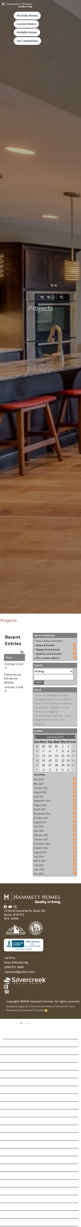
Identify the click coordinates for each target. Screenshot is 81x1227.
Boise (62, 719)
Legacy (37, 703)
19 (43, 760)
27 (50, 765)
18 (37, 760)
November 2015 (42, 813)
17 (73, 756)
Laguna (13, 1144)
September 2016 (42, 800)
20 (50, 760)
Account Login (16, 1006)
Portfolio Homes (27, 15)
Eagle (64, 695)
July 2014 (38, 856)
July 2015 (38, 826)
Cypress (13, 1105)
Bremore (13, 1058)
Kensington (15, 1136)
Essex (11, 1121)
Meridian (67, 699)
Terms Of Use (64, 1006)
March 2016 (40, 809)
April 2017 (39, 796)
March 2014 (40, 861)
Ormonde (14, 1199)
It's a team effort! (47, 658)
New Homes (40, 711)
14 (56, 756)
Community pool (42, 715)
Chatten (13, 1090)
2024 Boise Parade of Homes (48, 699)
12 (43, 756)
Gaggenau (52, 711)
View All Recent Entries (49, 641)
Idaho (38, 695)
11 (37, 756)
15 (62, 756)
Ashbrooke (15, 1043)
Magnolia (14, 1160)
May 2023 (38, 783)
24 (73, 760)
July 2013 (38, 865)
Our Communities (27, 41)
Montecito (15, 1183)
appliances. (40, 723)
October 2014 (41, 848)
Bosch (56, 719)
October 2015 (41, 818)
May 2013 (38, 873)
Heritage (13, 1129)
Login (26, 1023)
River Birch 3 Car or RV (22, 1222)
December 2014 (42, 843)
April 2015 (39, 830)
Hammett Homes (51, 695)
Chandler (14, 1082)
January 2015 (41, 839)
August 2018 (40, 792)
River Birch (15, 1206)
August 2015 (40, 822)
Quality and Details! (49, 654)
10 (73, 751)
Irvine (45, 703)
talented (67, 703)
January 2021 (41, 788)
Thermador (55, 703)
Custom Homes (26, 24)
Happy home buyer (48, 649)
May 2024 (38, 779)
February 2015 (41, 835)
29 (43, 746)
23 (68, 760)
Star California (41, 707)
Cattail (12, 1074)
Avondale (14, 1051)
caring (67, 715)
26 (43, 765)
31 (56, 746)
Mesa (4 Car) (15, 1175)
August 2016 (40, 805)
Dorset (12, 1113)
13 (50, 756)
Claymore (14, 1097)
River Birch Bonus (19, 1214)
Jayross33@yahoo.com (19, 972)
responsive (55, 707)
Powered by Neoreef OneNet (25, 1010)
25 (37, 765)
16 (68, 756)
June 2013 (39, 869)
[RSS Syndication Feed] (22, 652)
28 (37, 746)
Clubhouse (57, 715)
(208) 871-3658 (14, 967)
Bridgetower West (42, 719)
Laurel (12, 1152)
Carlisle (13, 1066)
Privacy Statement (40, 1006)
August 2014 (40, 852)
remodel (66, 707)
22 (62, 760)
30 (50, 746)
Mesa (11, 1167)
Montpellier (16, 1191)
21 (56, 760)
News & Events (45, 645)
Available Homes (27, 32)
